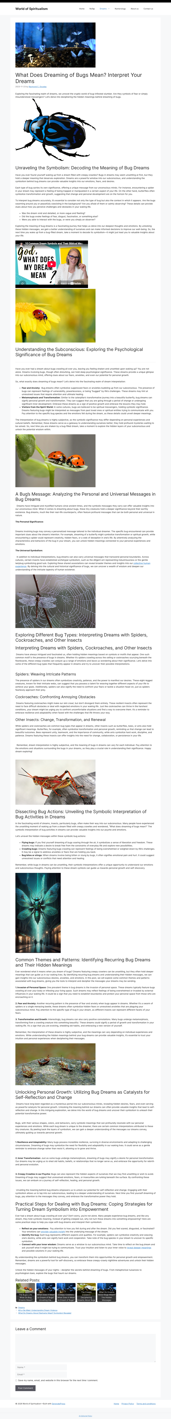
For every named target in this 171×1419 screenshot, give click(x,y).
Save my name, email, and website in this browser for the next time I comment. (58, 1380)
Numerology (120, 9)
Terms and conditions (146, 1403)
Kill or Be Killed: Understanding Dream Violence (37, 1310)
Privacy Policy (128, 1403)
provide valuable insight (53, 1231)
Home (81, 9)
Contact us (148, 9)
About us (135, 9)
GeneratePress (58, 1403)
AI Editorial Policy (85, 1416)
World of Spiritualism (31, 9)
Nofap (92, 9)
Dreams (103, 9)
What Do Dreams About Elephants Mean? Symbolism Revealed (44, 1313)
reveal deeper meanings (139, 1247)
